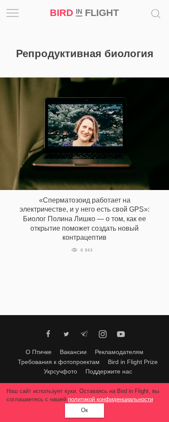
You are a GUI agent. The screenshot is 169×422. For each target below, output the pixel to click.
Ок (84, 410)
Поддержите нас (108, 371)
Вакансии (73, 351)
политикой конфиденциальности (110, 399)
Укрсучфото (60, 371)
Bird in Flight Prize (133, 361)
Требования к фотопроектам (59, 361)
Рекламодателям (119, 351)
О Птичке (39, 351)
